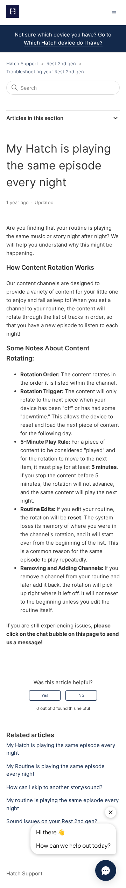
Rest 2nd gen (62, 63)
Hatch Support (22, 63)
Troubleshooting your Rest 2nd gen (45, 71)
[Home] (12, 16)
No (81, 695)
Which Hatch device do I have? (63, 42)
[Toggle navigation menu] (114, 12)
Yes (44, 695)
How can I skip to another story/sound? (54, 787)
